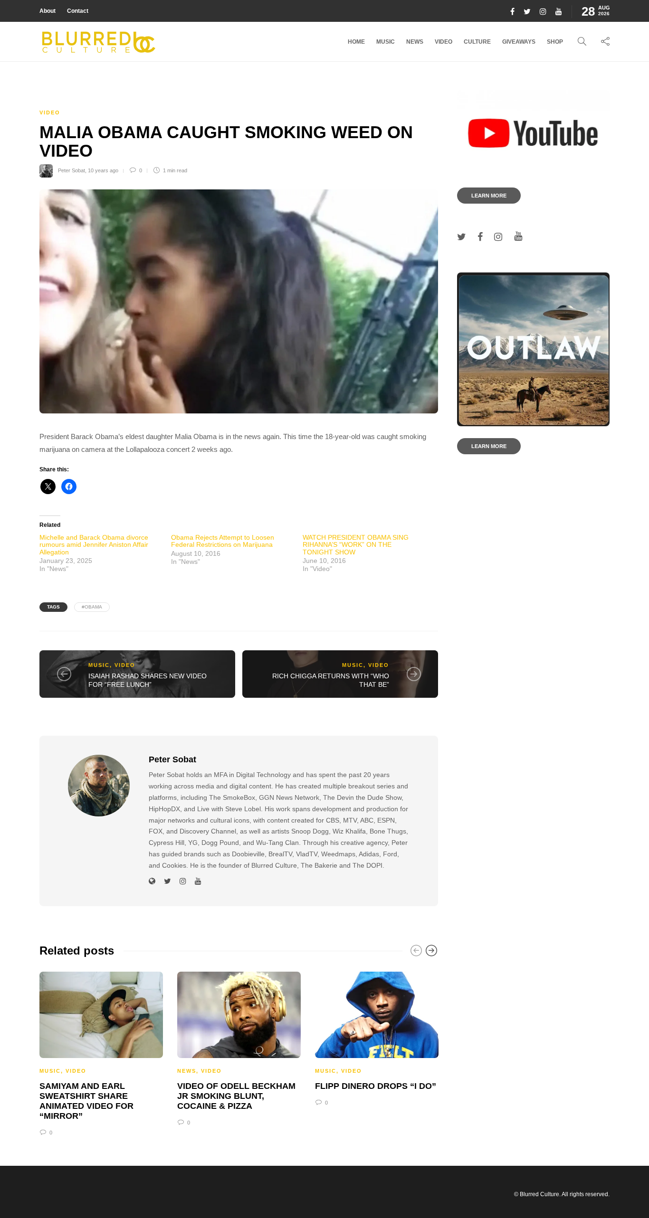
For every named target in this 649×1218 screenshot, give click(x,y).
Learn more (488, 195)
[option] (101, 1052)
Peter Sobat (71, 170)
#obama (92, 606)
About (47, 11)
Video (443, 41)
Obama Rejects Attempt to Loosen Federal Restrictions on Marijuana (222, 541)
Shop (555, 41)
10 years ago (103, 170)
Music (385, 41)
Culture (477, 41)
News (414, 41)
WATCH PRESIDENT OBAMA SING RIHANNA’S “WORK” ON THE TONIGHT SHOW (356, 545)
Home (356, 41)
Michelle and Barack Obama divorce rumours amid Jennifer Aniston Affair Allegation (93, 545)
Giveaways (518, 41)
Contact (77, 11)
